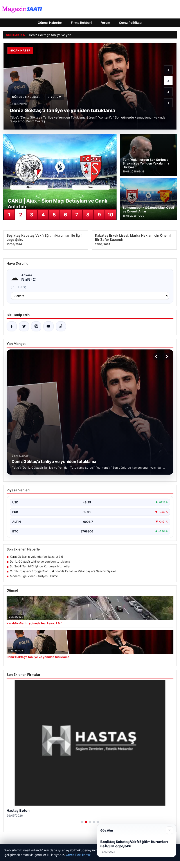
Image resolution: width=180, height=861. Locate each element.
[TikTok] (61, 326)
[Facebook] (12, 326)
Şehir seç (18, 287)
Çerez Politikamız (78, 855)
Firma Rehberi (81, 22)
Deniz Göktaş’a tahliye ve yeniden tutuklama (60, 35)
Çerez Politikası (130, 22)
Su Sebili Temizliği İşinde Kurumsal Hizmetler (40, 566)
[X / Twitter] (24, 326)
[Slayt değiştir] (82, 822)
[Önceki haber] (157, 356)
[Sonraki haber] (166, 356)
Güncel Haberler (50, 22)
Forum (105, 22)
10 (110, 215)
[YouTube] (48, 326)
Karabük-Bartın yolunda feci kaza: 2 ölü (36, 556)
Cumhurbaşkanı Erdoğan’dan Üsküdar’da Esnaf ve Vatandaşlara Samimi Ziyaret (63, 571)
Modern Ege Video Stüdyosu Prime (34, 576)
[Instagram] (36, 326)
